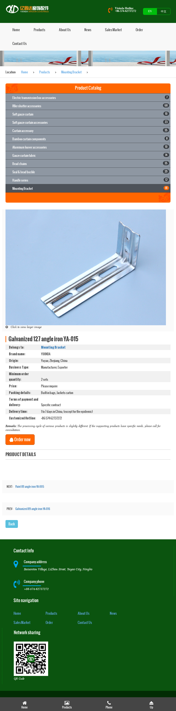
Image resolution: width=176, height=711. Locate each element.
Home (16, 29)
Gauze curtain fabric (90, 155)
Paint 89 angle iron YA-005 (29, 487)
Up (151, 707)
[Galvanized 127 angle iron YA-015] (86, 267)
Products (39, 29)
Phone (109, 707)
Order (139, 29)
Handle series (90, 180)
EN (150, 11)
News (87, 29)
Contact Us (19, 43)
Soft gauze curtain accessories (90, 122)
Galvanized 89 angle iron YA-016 (32, 509)
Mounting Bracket (71, 72)
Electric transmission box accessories (90, 97)
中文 (163, 11)
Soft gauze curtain (90, 114)
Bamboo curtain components (90, 138)
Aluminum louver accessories (90, 147)
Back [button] (11, 523)
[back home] (28, 9)
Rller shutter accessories (90, 105)
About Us (65, 29)
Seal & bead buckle (90, 171)
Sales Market (113, 29)
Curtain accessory (90, 130)
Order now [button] (22, 439)
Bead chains (90, 163)
